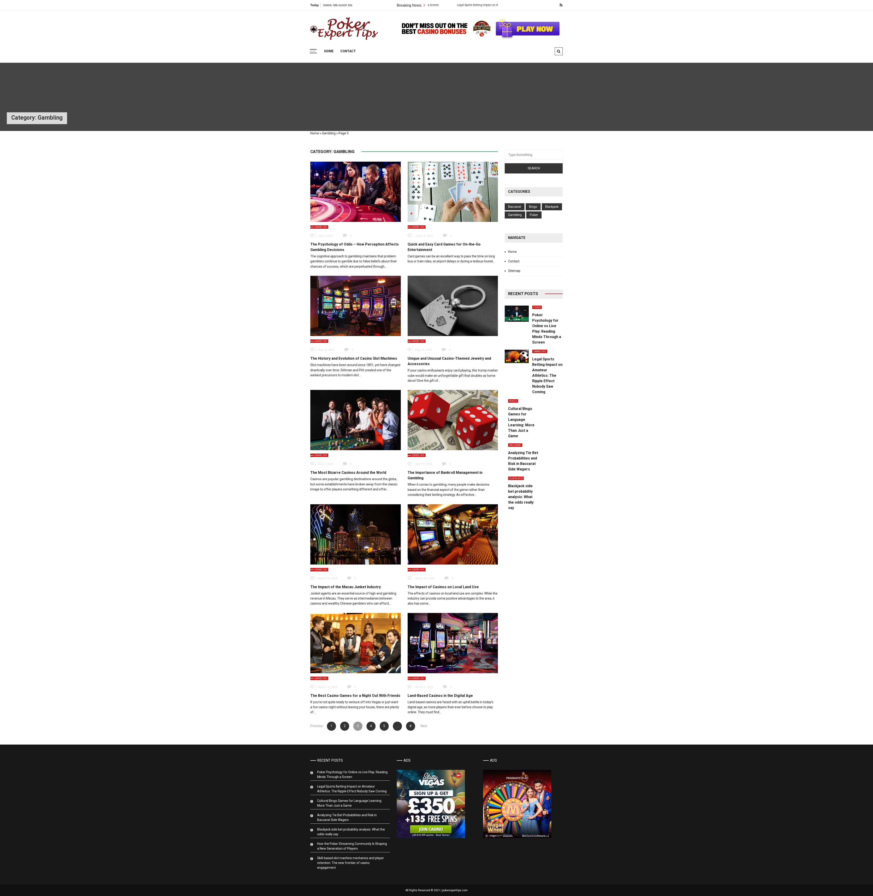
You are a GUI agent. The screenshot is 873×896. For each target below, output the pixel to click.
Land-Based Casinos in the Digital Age (440, 695)
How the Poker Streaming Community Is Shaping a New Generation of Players (352, 846)
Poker (534, 215)
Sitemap (514, 271)
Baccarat (514, 206)
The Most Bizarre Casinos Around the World (348, 472)
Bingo (533, 206)
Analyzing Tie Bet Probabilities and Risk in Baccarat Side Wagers (347, 817)
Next (424, 726)
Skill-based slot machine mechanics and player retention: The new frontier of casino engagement (350, 862)
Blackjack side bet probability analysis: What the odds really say (521, 497)
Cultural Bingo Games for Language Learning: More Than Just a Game (349, 803)
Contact (348, 51)
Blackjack (552, 206)
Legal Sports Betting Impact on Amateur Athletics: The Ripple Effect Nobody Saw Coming (448, 5)
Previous (316, 726)
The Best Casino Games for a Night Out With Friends (355, 695)
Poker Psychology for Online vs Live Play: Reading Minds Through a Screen (352, 774)
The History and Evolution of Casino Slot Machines (353, 358)
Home (329, 51)
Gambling (329, 133)
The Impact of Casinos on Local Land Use (443, 587)
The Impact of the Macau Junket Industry (345, 587)
